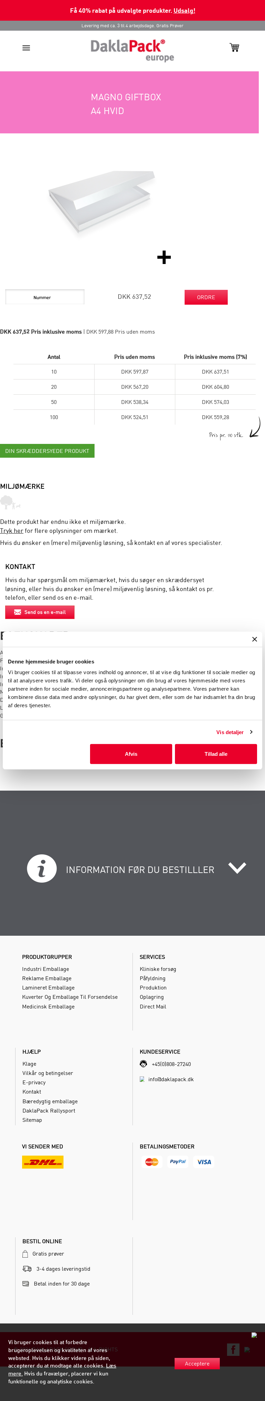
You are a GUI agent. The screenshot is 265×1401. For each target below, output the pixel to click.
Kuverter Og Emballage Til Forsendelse (70, 996)
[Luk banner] (254, 639)
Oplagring (152, 996)
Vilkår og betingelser (47, 1072)
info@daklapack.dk (171, 1079)
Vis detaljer (230, 732)
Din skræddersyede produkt (47, 450)
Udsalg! (184, 10)
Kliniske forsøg (158, 968)
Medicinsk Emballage (48, 1006)
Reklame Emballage (46, 978)
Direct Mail (153, 1006)
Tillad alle (216, 754)
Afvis (131, 754)
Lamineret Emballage (48, 987)
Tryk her (11, 531)
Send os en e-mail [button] (45, 612)
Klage (29, 1063)
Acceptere (197, 1363)
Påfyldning (153, 978)
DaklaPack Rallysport (48, 1110)
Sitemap (32, 1119)
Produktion (153, 987)
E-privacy (34, 1082)
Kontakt (31, 1091)
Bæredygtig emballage (50, 1101)
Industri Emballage (45, 968)
